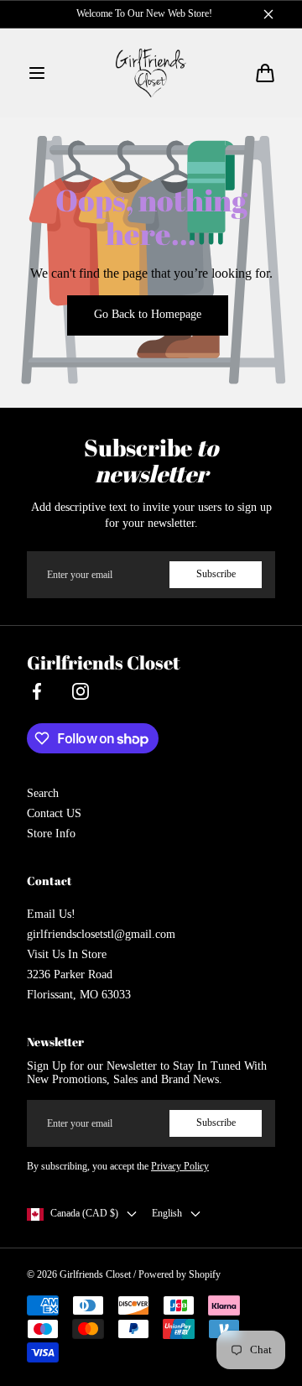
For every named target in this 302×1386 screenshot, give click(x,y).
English (167, 1213)
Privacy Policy (180, 1166)
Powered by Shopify (179, 1274)
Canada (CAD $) (84, 1213)
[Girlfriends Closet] (151, 73)
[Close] (268, 14)
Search (43, 793)
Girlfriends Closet (95, 1274)
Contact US (54, 813)
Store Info (51, 833)
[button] (37, 73)
